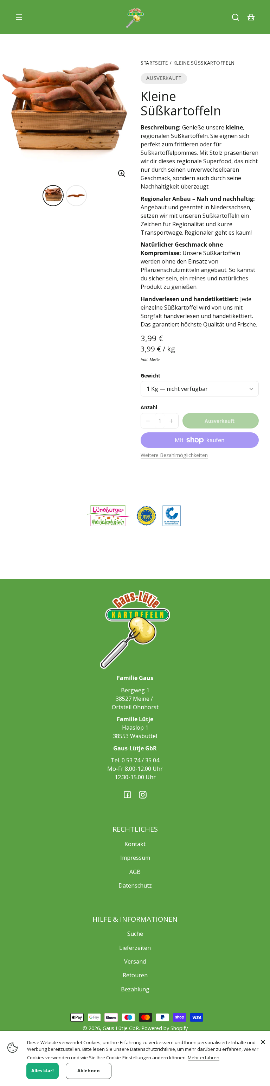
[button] (235, 17)
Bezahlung (135, 989)
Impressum (135, 858)
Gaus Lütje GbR (121, 1028)
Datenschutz (135, 885)
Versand (135, 961)
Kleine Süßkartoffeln (204, 63)
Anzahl (149, 407)
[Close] (262, 1042)
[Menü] (19, 17)
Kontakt (135, 844)
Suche (135, 934)
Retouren (135, 975)
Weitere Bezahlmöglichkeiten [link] (174, 455)
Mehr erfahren (203, 1057)
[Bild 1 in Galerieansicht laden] (53, 195)
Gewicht (150, 375)
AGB (135, 872)
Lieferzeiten (135, 948)
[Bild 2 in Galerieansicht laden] (76, 195)
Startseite (154, 63)
